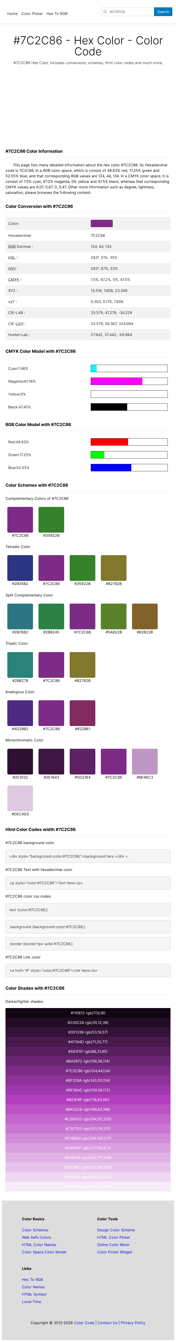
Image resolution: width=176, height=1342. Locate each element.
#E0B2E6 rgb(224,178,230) (88, 1157)
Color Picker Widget (114, 1252)
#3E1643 (51, 777)
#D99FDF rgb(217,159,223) (88, 1148)
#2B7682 (20, 632)
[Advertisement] (88, 108)
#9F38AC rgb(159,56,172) (88, 1090)
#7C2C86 (20, 535)
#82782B (114, 583)
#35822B (51, 535)
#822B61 (82, 728)
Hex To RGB (57, 13)
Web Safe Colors (36, 1237)
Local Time (31, 1301)
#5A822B (114, 632)
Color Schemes (35, 1230)
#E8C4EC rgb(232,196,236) (88, 1167)
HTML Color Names (39, 1244)
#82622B (145, 632)
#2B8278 (20, 680)
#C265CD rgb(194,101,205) (88, 1119)
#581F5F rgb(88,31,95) (88, 1051)
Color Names (33, 1287)
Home (12, 13)
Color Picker (32, 13)
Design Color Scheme (116, 1230)
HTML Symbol (34, 1294)
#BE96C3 (145, 777)
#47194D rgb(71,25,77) (88, 1042)
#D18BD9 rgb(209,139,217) (88, 1138)
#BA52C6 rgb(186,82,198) (88, 1109)
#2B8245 (51, 632)
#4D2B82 (20, 728)
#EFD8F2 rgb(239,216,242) (88, 1177)
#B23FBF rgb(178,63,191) (88, 1099)
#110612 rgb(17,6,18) (88, 1013)
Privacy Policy (133, 1322)
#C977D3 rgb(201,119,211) (88, 1128)
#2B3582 (20, 583)
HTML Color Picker (113, 1237)
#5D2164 (83, 777)
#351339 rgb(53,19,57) (88, 1032)
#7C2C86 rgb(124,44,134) (88, 1070)
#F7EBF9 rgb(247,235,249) (88, 1186)
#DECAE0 (20, 814)
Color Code (84, 1322)
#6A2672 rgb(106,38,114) (88, 1061)
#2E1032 (20, 777)
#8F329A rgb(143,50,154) (88, 1080)
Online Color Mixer (113, 1244)
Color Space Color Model (44, 1252)
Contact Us (107, 1322)
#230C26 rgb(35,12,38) (88, 1022)
